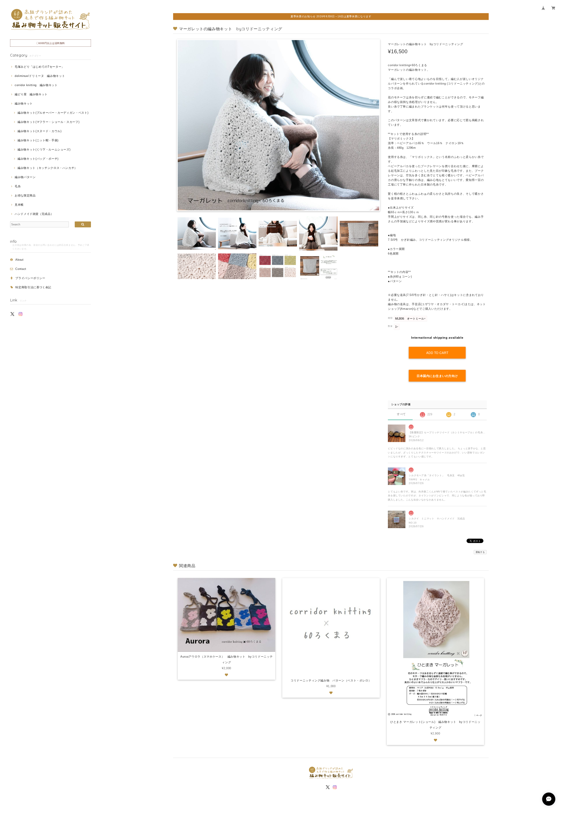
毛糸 (18, 186)
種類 (390, 318)
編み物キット (24, 103)
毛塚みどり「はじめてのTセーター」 (39, 66)
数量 (390, 326)
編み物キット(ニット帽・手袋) (38, 140)
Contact (20, 269)
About (19, 259)
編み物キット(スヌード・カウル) (39, 131)
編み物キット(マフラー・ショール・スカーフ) (48, 122)
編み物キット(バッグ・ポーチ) (38, 158)
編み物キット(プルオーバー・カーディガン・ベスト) (53, 112)
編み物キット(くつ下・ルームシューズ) (44, 149)
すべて (401, 414)
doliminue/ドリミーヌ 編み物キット (40, 76)
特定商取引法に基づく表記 (33, 287)
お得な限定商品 (25, 195)
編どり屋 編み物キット (31, 94)
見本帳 (19, 204)
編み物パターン (25, 177)
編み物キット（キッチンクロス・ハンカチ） (47, 168)
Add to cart (437, 352)
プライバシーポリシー (30, 278)
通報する (480, 552)
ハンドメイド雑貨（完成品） (34, 214)
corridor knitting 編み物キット (36, 85)
